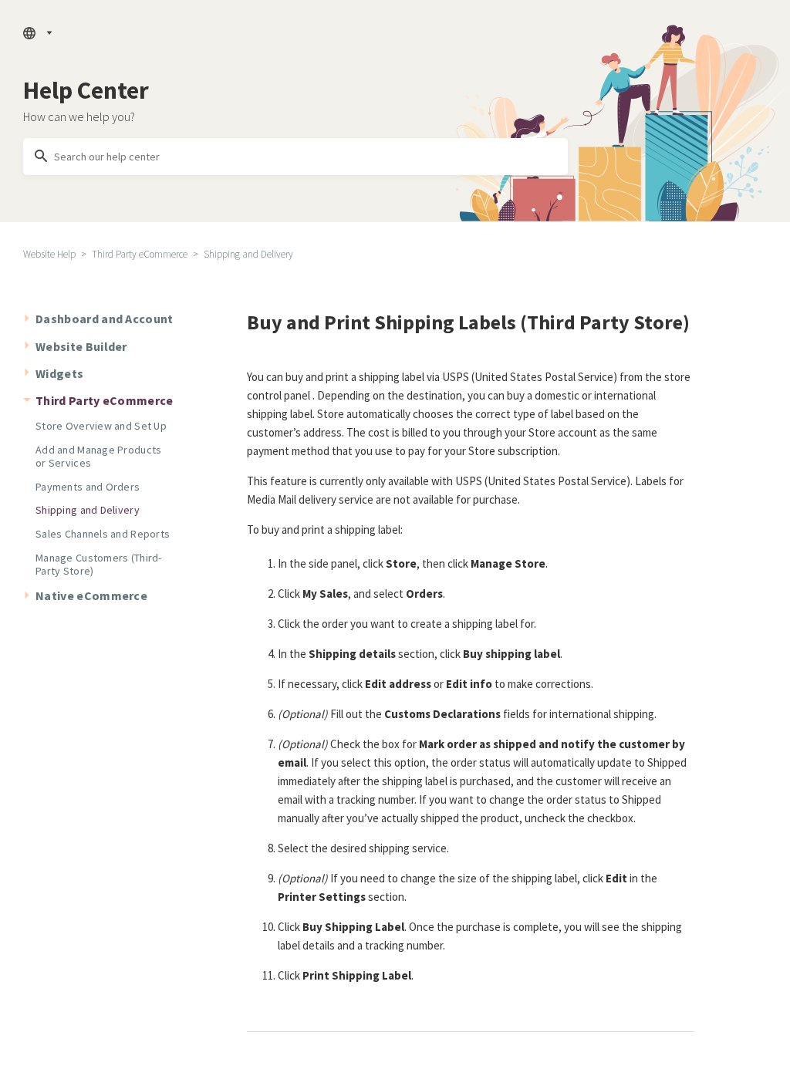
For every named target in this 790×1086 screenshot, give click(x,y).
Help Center (86, 90)
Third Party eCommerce (139, 254)
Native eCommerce (91, 595)
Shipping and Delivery (248, 254)
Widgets (59, 373)
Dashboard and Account (104, 318)
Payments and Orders (87, 487)
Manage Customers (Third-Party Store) (98, 564)
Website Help (49, 254)
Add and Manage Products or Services (98, 456)
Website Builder (81, 346)
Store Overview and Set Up (101, 426)
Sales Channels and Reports (102, 534)
